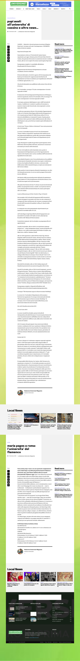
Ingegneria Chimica (40, 606)
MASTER (63, 8)
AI (23, 8)
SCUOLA (44, 8)
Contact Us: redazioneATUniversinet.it (65, 642)
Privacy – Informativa (48, 642)
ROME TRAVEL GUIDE (30, 8)
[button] (69, 9)
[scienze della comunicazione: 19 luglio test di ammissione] (33, 620)
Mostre (56, 67)
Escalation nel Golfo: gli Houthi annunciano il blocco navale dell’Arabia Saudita (62, 63)
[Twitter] (8, 49)
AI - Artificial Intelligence (59, 48)
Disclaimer (42, 642)
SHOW (49, 8)
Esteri (56, 60)
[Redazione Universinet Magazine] (20, 393)
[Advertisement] (40, 597)
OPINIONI (11, 8)
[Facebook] (8, 47)
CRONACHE (18, 8)
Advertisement (55, 642)
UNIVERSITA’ (56, 8)
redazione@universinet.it (34, 637)
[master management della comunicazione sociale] (33, 614)
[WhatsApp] (8, 52)
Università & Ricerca (11, 18)
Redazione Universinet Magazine (27, 31)
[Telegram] (8, 58)
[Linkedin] (8, 55)
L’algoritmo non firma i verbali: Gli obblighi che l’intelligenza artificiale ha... (22, 608)
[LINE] (8, 61)
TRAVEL (38, 8)
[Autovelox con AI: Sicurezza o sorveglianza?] (31, 418)
